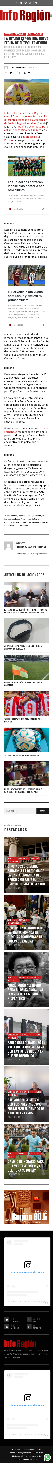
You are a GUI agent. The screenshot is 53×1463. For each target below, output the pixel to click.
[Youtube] (30, 3)
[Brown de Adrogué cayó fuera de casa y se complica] (22, 667)
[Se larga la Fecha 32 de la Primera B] (22, 740)
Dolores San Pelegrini (17, 67)
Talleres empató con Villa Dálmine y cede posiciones (24, 720)
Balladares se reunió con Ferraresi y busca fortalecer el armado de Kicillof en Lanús (25, 611)
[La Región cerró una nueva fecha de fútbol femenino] (26, 91)
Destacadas (20, 34)
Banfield (14, 515)
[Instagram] (21, 3)
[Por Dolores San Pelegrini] (6, 67)
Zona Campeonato (22, 526)
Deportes (9, 34)
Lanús (31, 519)
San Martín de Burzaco (32, 522)
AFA (8, 515)
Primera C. (18, 522)
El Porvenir (37, 515)
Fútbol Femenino (34, 34)
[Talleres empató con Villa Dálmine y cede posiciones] (22, 703)
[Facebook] (16, 3)
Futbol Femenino (22, 519)
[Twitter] (25, 3)
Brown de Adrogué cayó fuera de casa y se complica (24, 684)
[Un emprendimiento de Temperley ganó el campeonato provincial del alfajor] (22, 773)
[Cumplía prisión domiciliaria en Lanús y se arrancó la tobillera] (22, 630)
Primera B (10, 522)
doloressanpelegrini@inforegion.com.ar (31, 554)
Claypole (29, 515)
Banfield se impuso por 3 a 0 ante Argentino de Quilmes (26, 128)
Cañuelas (21, 515)
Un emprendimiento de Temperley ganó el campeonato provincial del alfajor (23, 790)
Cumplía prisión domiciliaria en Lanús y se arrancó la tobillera (24, 647)
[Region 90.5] (26, 1206)
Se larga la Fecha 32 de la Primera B (21, 755)
